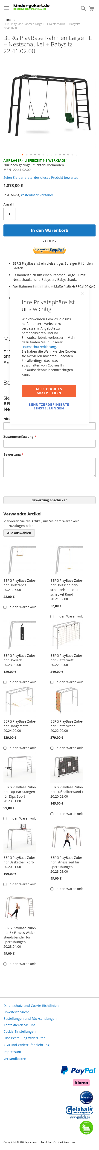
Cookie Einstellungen (19, 1031)
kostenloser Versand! (37, 195)
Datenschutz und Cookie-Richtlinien (31, 1005)
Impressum (12, 1052)
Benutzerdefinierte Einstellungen (49, 406)
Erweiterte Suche (16, 1012)
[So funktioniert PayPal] (78, 1073)
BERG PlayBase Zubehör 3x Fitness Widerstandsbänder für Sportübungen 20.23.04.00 (19, 937)
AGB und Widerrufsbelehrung (26, 1045)
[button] (22, 154)
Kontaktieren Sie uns (19, 1025)
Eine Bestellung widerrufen (24, 1038)
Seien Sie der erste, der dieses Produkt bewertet (40, 177)
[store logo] (36, 6)
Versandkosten (14, 1058)
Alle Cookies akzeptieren (49, 391)
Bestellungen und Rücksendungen (30, 1018)
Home (7, 19)
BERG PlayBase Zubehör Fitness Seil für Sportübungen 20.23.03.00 (66, 864)
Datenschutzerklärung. (39, 347)
